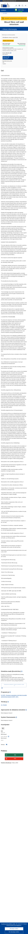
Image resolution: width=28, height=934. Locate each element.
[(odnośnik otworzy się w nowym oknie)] (5, 5)
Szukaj (22, 5)
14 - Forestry (4, 705)
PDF (15, 758)
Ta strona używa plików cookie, (8, 923)
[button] (19, 5)
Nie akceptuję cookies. (14, 931)
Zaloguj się (16, 5)
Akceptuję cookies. (14, 928)
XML (15, 755)
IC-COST (5, 13)
